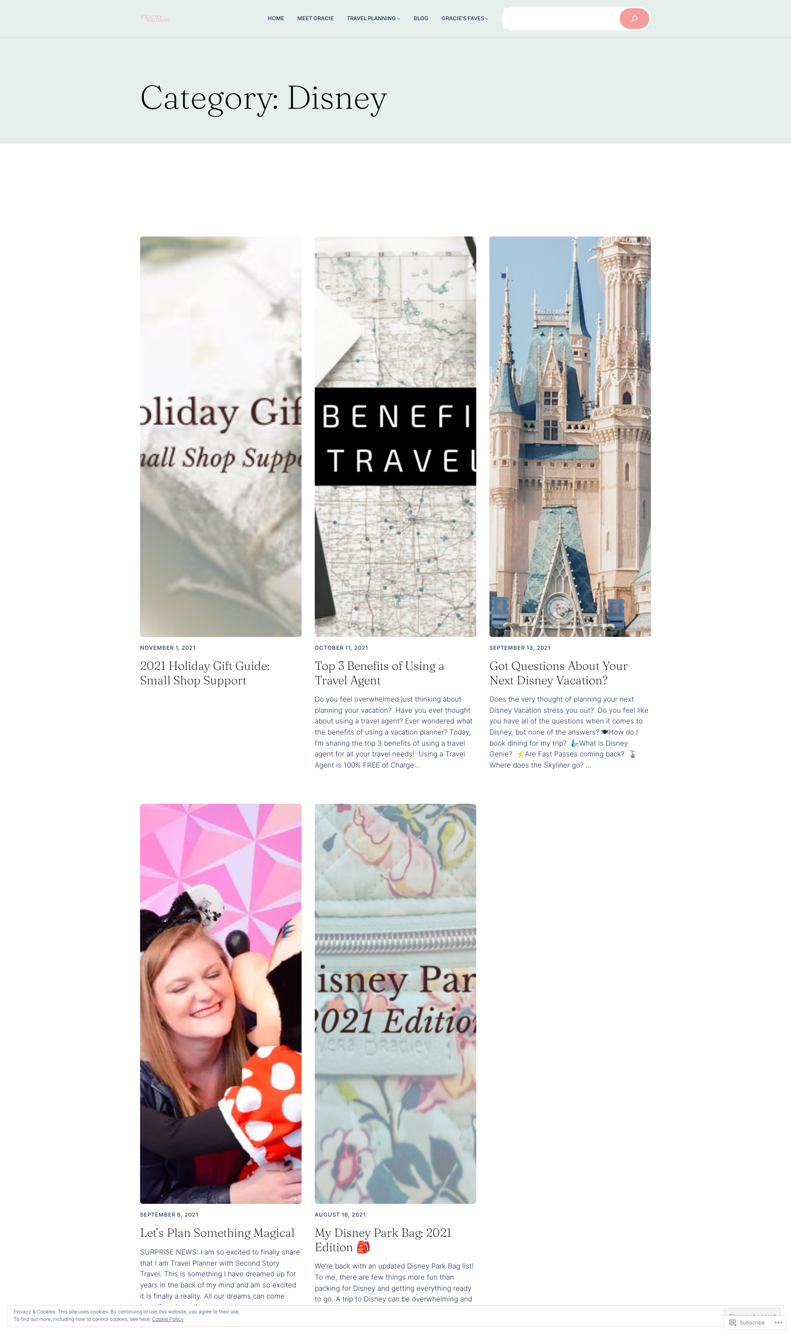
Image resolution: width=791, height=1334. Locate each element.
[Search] (634, 18)
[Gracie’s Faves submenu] (487, 18)
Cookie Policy (168, 1319)
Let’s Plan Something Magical (217, 1233)
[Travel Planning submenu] (398, 18)
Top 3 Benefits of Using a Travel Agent (380, 673)
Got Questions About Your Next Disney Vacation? (558, 673)
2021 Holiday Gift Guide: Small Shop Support (204, 673)
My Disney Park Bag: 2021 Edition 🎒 (383, 1240)
